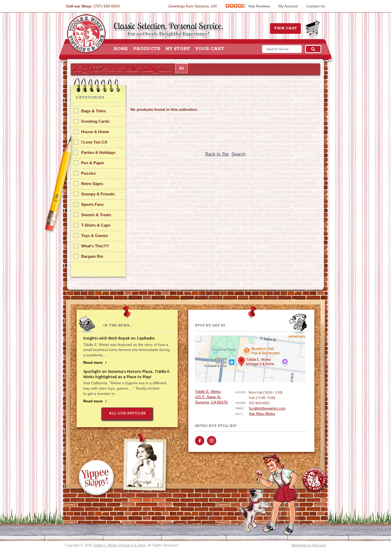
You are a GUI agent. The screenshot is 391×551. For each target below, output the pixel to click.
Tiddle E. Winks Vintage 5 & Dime (119, 545)
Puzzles (88, 173)
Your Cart (209, 49)
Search (238, 154)
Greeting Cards (95, 121)
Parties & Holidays (98, 152)
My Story (177, 49)
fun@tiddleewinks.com (267, 408)
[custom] (199, 440)
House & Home (95, 131)
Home (121, 49)
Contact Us (315, 6)
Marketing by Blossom (309, 545)
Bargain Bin (92, 256)
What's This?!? (95, 246)
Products (146, 49)
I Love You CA (94, 142)
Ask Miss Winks (262, 413)
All (181, 68)
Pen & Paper (92, 163)
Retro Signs (92, 183)
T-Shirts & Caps (95, 225)
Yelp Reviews (258, 6)
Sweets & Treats (96, 215)
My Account (288, 6)
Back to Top (217, 154)
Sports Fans (92, 204)
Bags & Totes (93, 111)
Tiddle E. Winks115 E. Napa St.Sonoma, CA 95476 (211, 396)
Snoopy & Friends (98, 194)
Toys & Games (94, 235)
